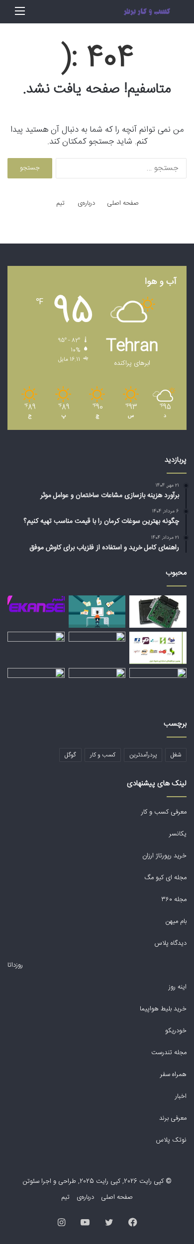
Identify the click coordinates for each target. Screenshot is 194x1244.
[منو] (20, 15)
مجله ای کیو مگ (164, 877)
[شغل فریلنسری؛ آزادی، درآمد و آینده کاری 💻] (97, 611)
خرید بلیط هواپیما (162, 1008)
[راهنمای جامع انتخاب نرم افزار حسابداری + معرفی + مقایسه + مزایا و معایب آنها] (158, 648)
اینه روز (178, 987)
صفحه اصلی (123, 203)
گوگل (70, 755)
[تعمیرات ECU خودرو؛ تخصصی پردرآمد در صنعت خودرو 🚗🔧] (158, 611)
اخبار (181, 1096)
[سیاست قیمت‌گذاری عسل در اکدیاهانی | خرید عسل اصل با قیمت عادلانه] (36, 648)
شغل (176, 755)
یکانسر (178, 834)
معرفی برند (172, 1118)
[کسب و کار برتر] (147, 11)
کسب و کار (102, 755)
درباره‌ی (86, 203)
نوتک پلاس (171, 1140)
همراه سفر (173, 1074)
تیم (60, 203)
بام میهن (175, 921)
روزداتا (15, 965)
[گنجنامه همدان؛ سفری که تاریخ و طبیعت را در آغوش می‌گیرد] (36, 684)
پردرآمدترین (143, 755)
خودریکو (176, 1030)
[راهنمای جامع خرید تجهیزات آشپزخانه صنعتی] (97, 684)
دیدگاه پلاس (170, 943)
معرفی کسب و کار (164, 812)
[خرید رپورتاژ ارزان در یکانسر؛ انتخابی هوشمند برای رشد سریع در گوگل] (36, 603)
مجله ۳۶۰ (174, 899)
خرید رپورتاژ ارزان (163, 855)
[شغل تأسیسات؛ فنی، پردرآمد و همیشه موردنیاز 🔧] (158, 684)
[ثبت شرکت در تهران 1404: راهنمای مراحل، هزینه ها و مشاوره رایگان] (97, 648)
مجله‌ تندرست (169, 1052)
